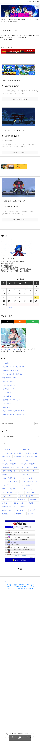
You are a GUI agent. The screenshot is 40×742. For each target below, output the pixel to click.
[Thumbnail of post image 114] (19, 71)
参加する (33, 557)
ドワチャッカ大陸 (24, 485)
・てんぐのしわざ (7, 403)
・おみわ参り (5, 363)
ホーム (4, 30)
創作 (5, 503)
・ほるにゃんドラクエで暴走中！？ (12, 414)
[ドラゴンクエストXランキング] (13, 338)
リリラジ (6, 496)
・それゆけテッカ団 (7, 389)
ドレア (5, 485)
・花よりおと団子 (7, 381)
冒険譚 (33, 499)
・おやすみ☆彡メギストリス (10, 400)
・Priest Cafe (5, 407)
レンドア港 (7, 499)
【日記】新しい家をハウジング (13, 201)
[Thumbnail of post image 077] (19, 118)
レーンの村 (21, 499)
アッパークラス (30, 453)
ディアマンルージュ (29, 481)
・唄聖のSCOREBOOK (8, 378)
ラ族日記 (30, 492)
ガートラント (31, 467)
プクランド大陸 (8, 489)
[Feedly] (32, 322)
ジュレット (7, 474)
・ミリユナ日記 (6, 392)
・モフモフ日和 (6, 396)
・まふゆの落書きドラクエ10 (10, 370)
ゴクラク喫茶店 (8, 471)
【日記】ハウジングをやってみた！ (15, 130)
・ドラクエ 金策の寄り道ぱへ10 (11, 374)
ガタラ (20, 467)
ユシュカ (28, 489)
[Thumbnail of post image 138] (19, 189)
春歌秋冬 (24, 506)
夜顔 (31, 503)
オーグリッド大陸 (9, 464)
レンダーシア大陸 (26, 496)
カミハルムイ (8, 467)
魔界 (30, 514)
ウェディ (6, 456)
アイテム (25, 449)
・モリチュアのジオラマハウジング (12, 411)
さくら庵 (6, 449)
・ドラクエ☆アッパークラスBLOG (12, 367)
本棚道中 (6, 510)
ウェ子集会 (32, 456)
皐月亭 (20, 510)
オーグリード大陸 (28, 464)
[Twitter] (7, 322)
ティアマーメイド (9, 481)
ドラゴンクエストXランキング (10, 349)
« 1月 (10, 307)
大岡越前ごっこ (8, 506)
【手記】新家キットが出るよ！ (13, 80)
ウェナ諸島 (19, 456)
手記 (17, 86)
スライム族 (26, 474)
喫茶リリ (18, 503)
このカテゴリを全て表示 (20, 555)
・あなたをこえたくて (8, 385)
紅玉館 (5, 514)
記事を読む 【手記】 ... (20, 99)
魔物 (18, 514)
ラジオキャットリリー (10, 492)
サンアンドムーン (27, 471)
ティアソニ (27, 478)
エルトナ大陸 (8, 460)
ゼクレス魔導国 (8, 478)
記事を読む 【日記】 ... (20, 152)
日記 (17, 136)
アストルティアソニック (11, 453)
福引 (32, 510)
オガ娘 (27, 460)
